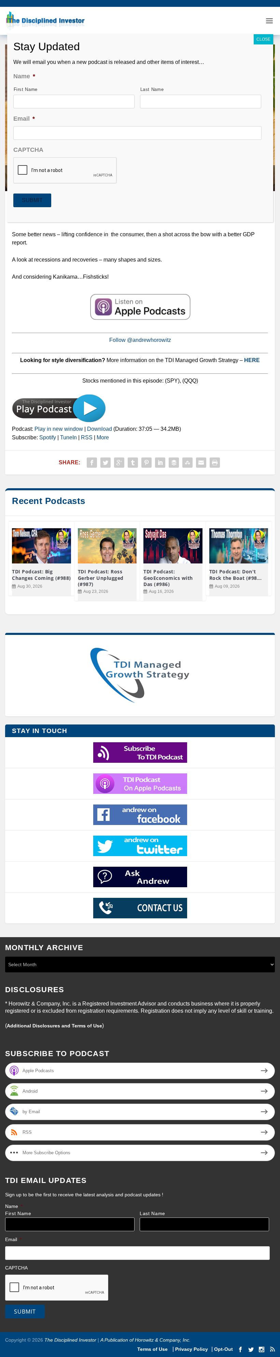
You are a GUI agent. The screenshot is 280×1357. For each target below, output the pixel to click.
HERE (252, 360)
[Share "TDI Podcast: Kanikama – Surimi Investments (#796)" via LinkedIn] (160, 462)
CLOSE (263, 39)
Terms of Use (153, 1349)
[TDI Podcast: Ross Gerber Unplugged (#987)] (107, 546)
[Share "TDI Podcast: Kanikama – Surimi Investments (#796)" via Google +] (119, 462)
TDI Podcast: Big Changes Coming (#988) (41, 574)
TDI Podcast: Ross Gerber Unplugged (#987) (101, 577)
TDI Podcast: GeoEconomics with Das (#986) (168, 577)
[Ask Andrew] (140, 877)
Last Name (152, 1213)
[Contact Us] (140, 908)
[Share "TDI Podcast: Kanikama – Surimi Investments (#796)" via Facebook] (92, 462)
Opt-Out (223, 1349)
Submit (25, 1311)
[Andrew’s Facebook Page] (140, 814)
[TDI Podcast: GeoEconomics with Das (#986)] (172, 546)
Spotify (47, 437)
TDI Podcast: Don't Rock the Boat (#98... (235, 574)
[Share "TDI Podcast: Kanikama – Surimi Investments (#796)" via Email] (201, 462)
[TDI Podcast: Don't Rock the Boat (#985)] (238, 546)
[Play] (59, 421)
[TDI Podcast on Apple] (140, 783)
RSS (87, 437)
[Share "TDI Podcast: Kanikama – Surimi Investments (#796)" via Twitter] (105, 462)
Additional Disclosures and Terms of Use (54, 1025)
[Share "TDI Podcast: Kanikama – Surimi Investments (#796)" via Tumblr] (133, 462)
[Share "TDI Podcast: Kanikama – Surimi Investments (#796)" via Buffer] (174, 462)
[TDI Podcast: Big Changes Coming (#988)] (41, 546)
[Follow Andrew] (140, 846)
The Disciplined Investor (69, 1340)
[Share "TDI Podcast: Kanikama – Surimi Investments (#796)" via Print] (215, 462)
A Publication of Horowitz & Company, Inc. (145, 1340)
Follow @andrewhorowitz (140, 340)
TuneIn (68, 437)
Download (99, 429)
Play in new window (58, 429)
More (103, 437)
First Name (18, 1213)
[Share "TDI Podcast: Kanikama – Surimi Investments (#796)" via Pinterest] (146, 462)
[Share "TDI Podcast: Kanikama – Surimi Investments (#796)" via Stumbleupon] (187, 462)
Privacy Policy (191, 1349)
